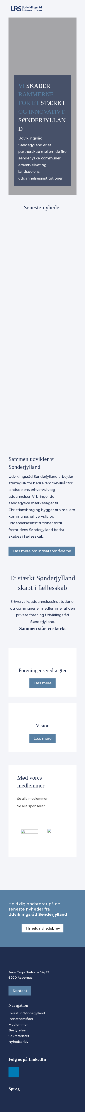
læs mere (20, 294)
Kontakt (20, 991)
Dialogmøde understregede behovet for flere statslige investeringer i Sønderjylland (40, 388)
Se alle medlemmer (32, 799)
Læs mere (42, 683)
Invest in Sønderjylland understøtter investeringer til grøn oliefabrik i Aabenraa (41, 277)
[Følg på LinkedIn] (13, 1072)
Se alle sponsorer (31, 806)
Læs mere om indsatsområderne (42, 551)
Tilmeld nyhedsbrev (42, 928)
